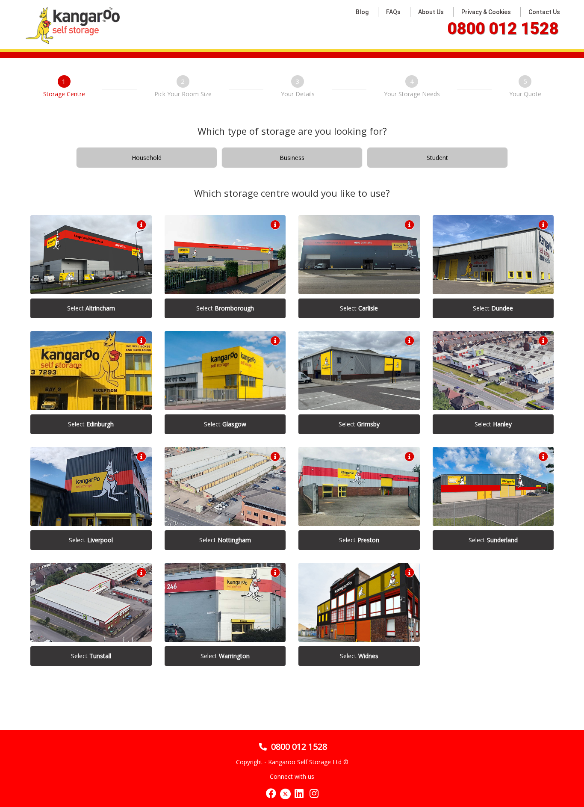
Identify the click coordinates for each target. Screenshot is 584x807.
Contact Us (544, 12)
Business (292, 158)
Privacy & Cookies (486, 12)
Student (437, 158)
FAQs (393, 12)
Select (91, 308)
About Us (431, 12)
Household (147, 158)
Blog (362, 12)
